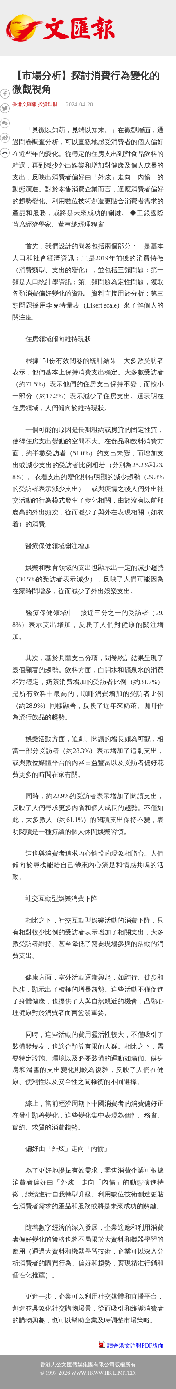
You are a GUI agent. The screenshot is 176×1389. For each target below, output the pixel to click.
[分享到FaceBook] (5, 94)
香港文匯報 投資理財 (35, 104)
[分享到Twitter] (5, 108)
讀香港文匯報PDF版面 (135, 1346)
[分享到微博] (5, 138)
